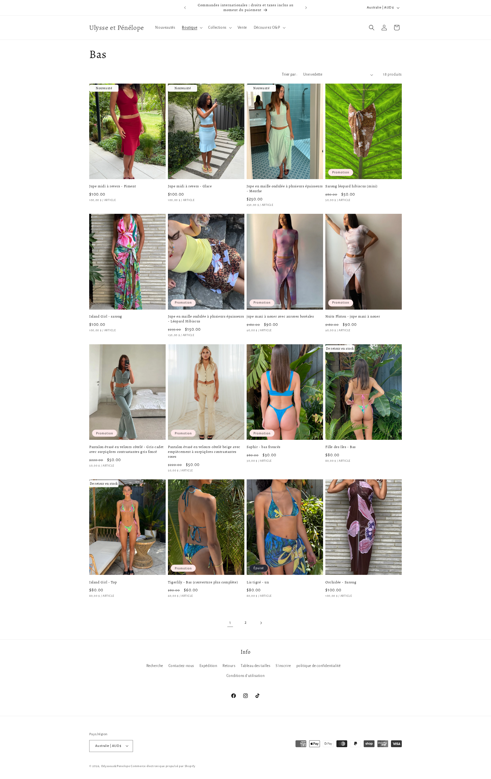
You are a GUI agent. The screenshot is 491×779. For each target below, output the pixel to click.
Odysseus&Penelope (116, 765)
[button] (191, 28)
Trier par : (289, 74)
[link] (230, 623)
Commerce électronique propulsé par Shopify (163, 765)
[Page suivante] (261, 623)
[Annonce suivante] (306, 7)
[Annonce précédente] (185, 7)
